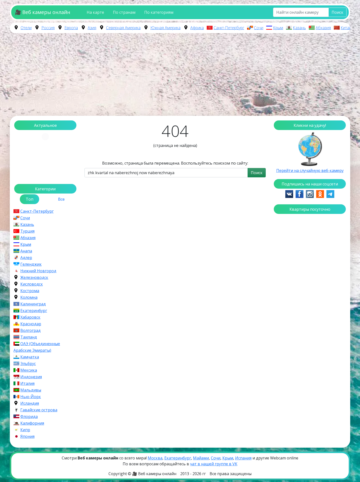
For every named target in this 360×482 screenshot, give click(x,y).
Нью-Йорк (30, 396)
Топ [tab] (29, 199)
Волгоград (30, 330)
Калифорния (32, 423)
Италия (27, 383)
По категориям (158, 12)
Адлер (26, 257)
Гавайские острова (38, 410)
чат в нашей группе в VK (213, 464)
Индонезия (31, 376)
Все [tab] (61, 199)
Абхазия (323, 27)
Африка (197, 27)
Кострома (29, 290)
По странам (124, 12)
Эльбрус (28, 363)
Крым (278, 27)
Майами (201, 458)
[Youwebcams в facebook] (299, 193)
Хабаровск (30, 317)
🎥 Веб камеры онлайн (42, 12)
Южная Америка (165, 27)
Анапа (26, 251)
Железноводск (34, 277)
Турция (27, 231)
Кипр (25, 429)
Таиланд (28, 337)
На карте (95, 12)
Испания (243, 458)
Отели (26, 27)
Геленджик (31, 264)
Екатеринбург (33, 310)
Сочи (258, 27)
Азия (92, 27)
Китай (346, 27)
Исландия (29, 403)
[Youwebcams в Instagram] (310, 193)
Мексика (28, 370)
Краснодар (30, 323)
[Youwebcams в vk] (289, 193)
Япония (27, 436)
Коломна (28, 297)
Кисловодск (31, 284)
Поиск (337, 12)
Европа (71, 27)
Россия (48, 27)
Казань (299, 27)
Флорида (29, 416)
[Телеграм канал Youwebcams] (330, 193)
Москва (155, 458)
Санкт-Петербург (229, 27)
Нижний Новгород (38, 271)
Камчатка (29, 357)
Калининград (33, 304)
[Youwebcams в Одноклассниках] (320, 193)
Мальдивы (30, 390)
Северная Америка (123, 27)
